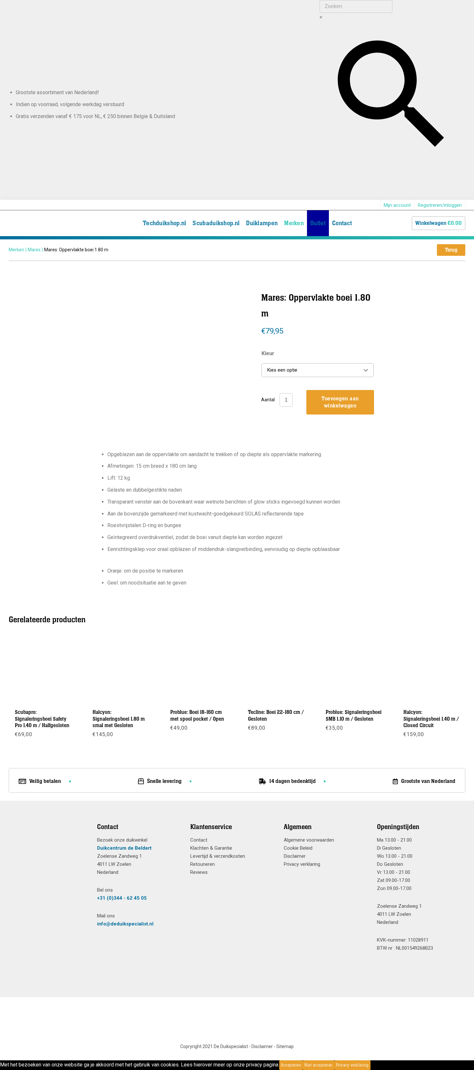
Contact (342, 223)
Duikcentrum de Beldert (124, 848)
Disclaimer (295, 856)
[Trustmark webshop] (48, 839)
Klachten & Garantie (211, 848)
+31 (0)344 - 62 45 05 (122, 898)
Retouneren (202, 864)
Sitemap (285, 1046)
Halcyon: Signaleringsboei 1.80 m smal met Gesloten (119, 719)
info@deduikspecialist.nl (125, 924)
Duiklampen (262, 223)
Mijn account (397, 205)
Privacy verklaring (302, 864)
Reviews (199, 872)
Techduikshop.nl (164, 223)
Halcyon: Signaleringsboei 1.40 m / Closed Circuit (431, 719)
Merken (294, 223)
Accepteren (291, 1065)
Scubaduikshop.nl (216, 223)
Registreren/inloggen (440, 205)
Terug (451, 250)
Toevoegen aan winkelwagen (340, 402)
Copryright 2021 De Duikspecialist (214, 1046)
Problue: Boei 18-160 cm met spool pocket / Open (197, 715)
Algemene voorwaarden (309, 840)
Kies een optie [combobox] (282, 370)
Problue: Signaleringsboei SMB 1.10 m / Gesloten (353, 715)
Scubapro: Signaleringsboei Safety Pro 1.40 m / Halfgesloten (42, 719)
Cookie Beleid (298, 848)
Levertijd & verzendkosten (217, 856)
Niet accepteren (318, 1065)
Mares (34, 249)
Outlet (318, 223)
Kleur (268, 353)
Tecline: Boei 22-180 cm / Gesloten (276, 715)
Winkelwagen (438, 223)
